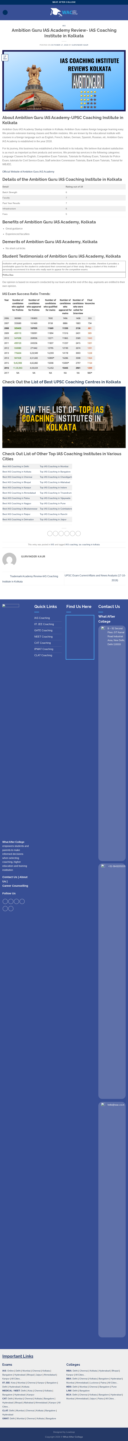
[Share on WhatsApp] (49, 533)
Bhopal (30, 1374)
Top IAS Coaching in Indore (53, 487)
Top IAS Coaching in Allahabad (55, 482)
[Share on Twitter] (61, 533)
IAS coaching (71, 544)
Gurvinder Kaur (80, 45)
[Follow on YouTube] (10, 908)
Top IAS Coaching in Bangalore (55, 471)
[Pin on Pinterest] (72, 533)
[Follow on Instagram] (10, 901)
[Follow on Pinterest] (22, 901)
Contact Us (9, 877)
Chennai (36, 1370)
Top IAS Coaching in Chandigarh (56, 477)
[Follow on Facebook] (5, 901)
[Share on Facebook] (55, 533)
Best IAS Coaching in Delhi (15, 466)
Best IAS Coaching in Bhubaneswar (19, 508)
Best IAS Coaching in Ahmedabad (19, 493)
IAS (64, 26)
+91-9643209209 (116, 866)
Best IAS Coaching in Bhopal (16, 482)
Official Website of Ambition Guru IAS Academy (28, 171)
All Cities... (16, 1378)
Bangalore (7, 1374)
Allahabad (29, 1402)
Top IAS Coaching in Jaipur (53, 519)
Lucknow (94, 1382)
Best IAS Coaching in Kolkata (16, 471)
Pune (114, 1386)
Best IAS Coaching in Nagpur (16, 503)
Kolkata (46, 1370)
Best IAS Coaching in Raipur (16, 514)
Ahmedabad (50, 1374)
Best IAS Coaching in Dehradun (18, 519)
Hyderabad (19, 1374)
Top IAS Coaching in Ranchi (53, 514)
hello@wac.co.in (116, 1104)
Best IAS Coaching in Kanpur (16, 487)
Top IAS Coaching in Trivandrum (56, 493)
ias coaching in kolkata (89, 544)
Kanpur (6, 1378)
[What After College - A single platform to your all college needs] (64, 12)
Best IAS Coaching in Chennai (17, 477)
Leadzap (70, 1432)
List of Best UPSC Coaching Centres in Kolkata (76, 382)
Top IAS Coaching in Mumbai (54, 466)
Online (10, 1370)
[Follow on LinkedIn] (5, 908)
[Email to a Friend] (66, 533)
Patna (103, 1382)
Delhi (18, 1370)
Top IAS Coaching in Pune (53, 503)
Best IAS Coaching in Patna (16, 498)
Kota (13, 1382)
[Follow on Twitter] (16, 901)
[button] (5, 12)
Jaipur (39, 1374)
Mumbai (26, 1370)
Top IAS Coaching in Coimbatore (56, 508)
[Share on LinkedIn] (78, 533)
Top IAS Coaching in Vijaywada (55, 498)
